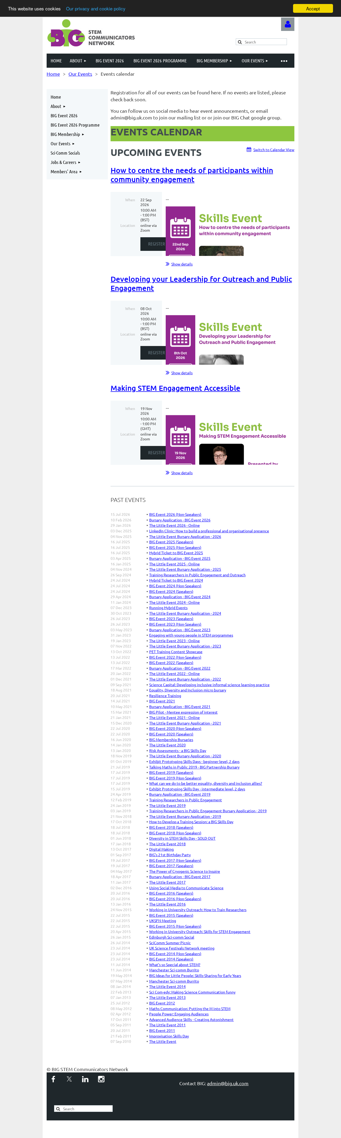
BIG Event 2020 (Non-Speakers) (175, 728)
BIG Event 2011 (162, 1030)
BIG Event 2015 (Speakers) (171, 915)
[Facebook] (53, 1079)
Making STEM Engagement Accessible (175, 387)
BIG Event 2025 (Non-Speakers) (175, 547)
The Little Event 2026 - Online (174, 525)
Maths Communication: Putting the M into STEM (189, 1008)
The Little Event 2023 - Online (174, 640)
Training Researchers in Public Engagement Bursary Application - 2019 (208, 810)
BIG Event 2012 (162, 1002)
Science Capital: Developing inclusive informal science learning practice (209, 684)
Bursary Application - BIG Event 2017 (179, 876)
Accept (313, 8)
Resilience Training (165, 695)
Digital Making (161, 849)
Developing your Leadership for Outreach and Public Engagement (201, 283)
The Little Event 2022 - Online (174, 673)
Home (53, 74)
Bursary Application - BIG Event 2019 (179, 794)
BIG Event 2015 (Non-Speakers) (175, 926)
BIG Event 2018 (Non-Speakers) (175, 832)
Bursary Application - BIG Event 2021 (179, 706)
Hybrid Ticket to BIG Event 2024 (176, 580)
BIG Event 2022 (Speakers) (171, 662)
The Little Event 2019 (167, 805)
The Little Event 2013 (167, 997)
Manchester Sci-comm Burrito (174, 969)
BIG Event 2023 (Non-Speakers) (175, 624)
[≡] (283, 61)
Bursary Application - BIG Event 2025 (179, 558)
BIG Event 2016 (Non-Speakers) (175, 898)
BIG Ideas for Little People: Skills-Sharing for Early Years (195, 975)
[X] (69, 1079)
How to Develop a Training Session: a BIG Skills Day (191, 821)
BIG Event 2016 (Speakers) (171, 893)
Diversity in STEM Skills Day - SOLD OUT (182, 838)
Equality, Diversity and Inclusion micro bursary (187, 689)
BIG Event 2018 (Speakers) (171, 827)
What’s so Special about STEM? (174, 964)
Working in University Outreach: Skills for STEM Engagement (199, 931)
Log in (287, 24)
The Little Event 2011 (167, 1024)
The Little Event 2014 (167, 986)
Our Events (80, 74)
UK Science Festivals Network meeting (181, 948)
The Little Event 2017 (167, 882)
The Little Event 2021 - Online (174, 717)
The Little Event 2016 (167, 904)
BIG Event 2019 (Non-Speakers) (175, 777)
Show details (182, 264)
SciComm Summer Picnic (170, 942)
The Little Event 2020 (167, 744)
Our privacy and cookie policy (95, 8)
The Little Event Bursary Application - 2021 (185, 723)
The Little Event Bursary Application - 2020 (185, 755)
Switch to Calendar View (273, 149)
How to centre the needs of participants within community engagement (192, 175)
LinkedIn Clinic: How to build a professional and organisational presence (209, 530)
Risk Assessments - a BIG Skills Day (177, 750)
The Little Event (162, 1041)
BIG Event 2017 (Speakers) (171, 865)
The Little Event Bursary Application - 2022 (185, 679)
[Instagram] (101, 1079)
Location (127, 225)
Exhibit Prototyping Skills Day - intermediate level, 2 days (197, 788)
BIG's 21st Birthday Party (170, 854)
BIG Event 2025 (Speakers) (171, 541)
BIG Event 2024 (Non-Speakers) (175, 585)
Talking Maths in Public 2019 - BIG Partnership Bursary (194, 767)
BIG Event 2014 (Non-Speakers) (175, 953)
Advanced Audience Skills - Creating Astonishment (191, 1019)
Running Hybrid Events (168, 607)
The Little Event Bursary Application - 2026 (185, 536)
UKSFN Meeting (162, 920)
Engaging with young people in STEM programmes (191, 635)
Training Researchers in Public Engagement (185, 799)
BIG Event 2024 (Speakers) (171, 591)
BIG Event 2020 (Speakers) (171, 733)
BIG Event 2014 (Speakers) (171, 958)
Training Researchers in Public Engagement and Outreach (197, 574)
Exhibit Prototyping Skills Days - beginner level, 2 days (194, 761)
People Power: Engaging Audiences (179, 1013)
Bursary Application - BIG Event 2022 (179, 668)
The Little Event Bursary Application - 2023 (185, 646)
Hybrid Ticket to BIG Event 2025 (176, 552)
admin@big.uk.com (228, 1083)
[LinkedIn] (85, 1079)
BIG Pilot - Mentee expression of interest (183, 712)
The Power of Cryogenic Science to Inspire (184, 871)
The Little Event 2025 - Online (174, 563)
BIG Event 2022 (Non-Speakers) (175, 657)
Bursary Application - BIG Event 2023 (179, 629)
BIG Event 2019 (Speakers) (171, 772)
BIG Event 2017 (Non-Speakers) (175, 860)
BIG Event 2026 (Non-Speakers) (175, 514)
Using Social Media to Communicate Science (186, 887)
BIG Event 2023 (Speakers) (171, 618)
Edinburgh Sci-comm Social (171, 937)
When (130, 199)
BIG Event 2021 (162, 700)
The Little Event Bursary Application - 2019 (185, 816)
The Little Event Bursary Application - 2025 (185, 569)
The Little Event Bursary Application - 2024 (185, 613)
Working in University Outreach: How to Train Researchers (197, 909)
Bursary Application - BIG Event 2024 (179, 596)
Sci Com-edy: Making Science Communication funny (192, 992)
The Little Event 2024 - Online (174, 602)
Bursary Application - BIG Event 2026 (179, 519)
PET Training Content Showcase (175, 651)
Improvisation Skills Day (169, 1036)
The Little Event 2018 (167, 843)
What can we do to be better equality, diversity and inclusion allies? (205, 783)
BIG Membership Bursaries (171, 739)
